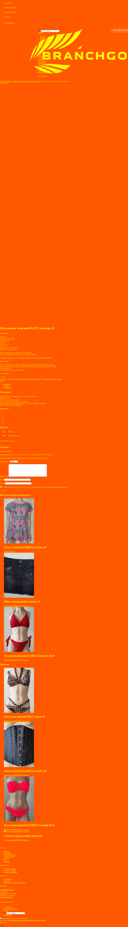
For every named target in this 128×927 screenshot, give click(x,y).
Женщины (16, 81)
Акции (40, 52)
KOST (2, 381)
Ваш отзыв (4, 476)
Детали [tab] (6, 386)
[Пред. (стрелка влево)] (1, 926)
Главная (41, 51)
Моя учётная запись (11, 909)
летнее (60, 379)
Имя (2, 479)
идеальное (53, 379)
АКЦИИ (43, 47)
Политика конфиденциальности (49, 72)
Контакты (7, 16)
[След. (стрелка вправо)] (3, 926)
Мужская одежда (10, 855)
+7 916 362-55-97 (119, 29)
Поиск (6, 911)
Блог (40, 54)
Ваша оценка (5, 461)
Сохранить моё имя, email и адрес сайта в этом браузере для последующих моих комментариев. (35, 487)
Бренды (41, 56)
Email (2, 483)
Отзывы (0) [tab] (8, 388)
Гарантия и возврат (10, 7)
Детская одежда (9, 856)
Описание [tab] (7, 384)
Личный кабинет (10, 23)
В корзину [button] (11, 551)
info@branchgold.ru (6, 897)
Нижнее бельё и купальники (31, 81)
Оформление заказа (45, 70)
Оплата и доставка (10, 12)
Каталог (41, 60)
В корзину (4, 377)
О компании (8, 3)
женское (46, 379)
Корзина (41, 63)
